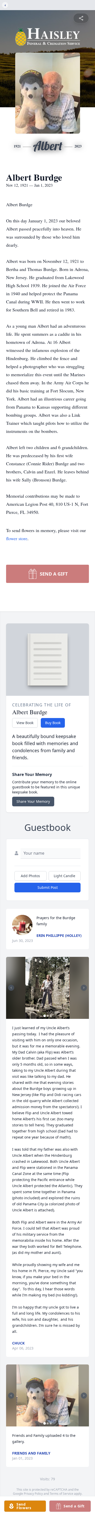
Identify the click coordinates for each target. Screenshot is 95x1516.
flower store (16, 538)
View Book (24, 722)
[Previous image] (11, 988)
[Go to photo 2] (48, 1016)
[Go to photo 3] (51, 1016)
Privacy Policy (33, 1493)
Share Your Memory (33, 801)
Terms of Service (61, 1493)
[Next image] (84, 988)
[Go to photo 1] (44, 1016)
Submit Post (47, 887)
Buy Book (53, 722)
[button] (47, 988)
